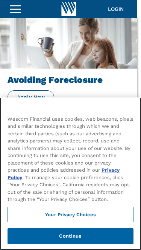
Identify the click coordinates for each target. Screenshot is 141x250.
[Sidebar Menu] (15, 9)
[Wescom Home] (68, 8)
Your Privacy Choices (70, 214)
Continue (70, 236)
